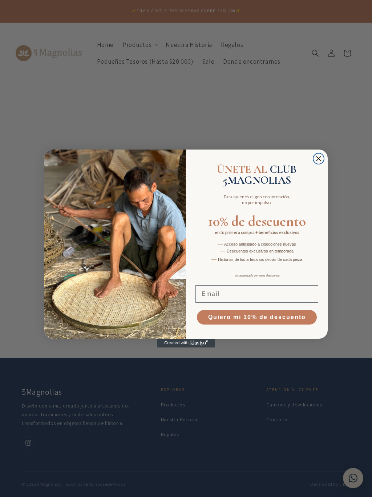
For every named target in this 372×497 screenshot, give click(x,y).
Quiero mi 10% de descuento (257, 317)
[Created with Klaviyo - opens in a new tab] (186, 343)
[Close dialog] (318, 158)
